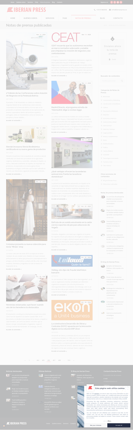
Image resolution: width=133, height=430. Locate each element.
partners (96, 393)
